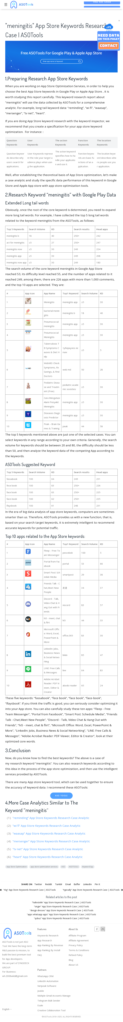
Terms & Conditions (79, 950)
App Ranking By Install (48, 950)
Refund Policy (76, 954)
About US (73, 964)
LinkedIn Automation (47, 981)
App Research (44, 940)
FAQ (39, 954)
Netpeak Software (46, 985)
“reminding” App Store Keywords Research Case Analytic (51, 818)
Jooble (40, 990)
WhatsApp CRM (45, 976)
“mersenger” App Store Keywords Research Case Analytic (52, 841)
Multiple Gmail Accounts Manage (54, 995)
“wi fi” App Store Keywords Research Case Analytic (47, 826)
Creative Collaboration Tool (51, 1010)
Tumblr (58, 884)
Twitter (38, 884)
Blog (71, 959)
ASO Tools (61, 795)
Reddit (48, 884)
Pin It (97, 884)
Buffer (77, 884)
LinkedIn (87, 884)
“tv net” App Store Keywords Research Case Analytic (48, 849)
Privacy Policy (76, 945)
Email (68, 884)
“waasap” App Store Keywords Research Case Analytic (49, 833)
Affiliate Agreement (79, 940)
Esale (40, 1005)
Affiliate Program (77, 935)
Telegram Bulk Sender (48, 1000)
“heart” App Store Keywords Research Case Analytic (48, 857)
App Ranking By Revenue (50, 945)
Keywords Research (47, 935)
